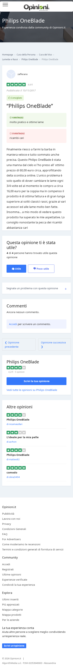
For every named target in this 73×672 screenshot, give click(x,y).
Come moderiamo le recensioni (21, 544)
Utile (17, 268)
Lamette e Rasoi (10, 59)
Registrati (8, 569)
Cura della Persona (26, 54)
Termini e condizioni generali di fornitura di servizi (32, 549)
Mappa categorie (12, 609)
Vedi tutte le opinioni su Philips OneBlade (32, 390)
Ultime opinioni (11, 574)
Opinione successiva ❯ (53, 344)
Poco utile (42, 268)
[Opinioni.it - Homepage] (36, 6)
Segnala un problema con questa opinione (32, 288)
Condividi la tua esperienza (18, 584)
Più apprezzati (10, 604)
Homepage (7, 54)
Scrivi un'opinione (14, 645)
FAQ (4, 534)
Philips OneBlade (29, 59)
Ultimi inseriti (10, 599)
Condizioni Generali (14, 529)
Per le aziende (10, 620)
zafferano (23, 74)
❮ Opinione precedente (12, 344)
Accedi (68, 5)
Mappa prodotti (11, 614)
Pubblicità (8, 513)
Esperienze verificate (14, 579)
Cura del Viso (45, 54)
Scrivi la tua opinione (36, 381)
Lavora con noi (11, 518)
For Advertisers (11, 539)
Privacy (6, 524)
